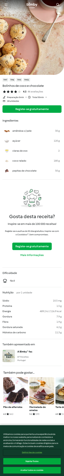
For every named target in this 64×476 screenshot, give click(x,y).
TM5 (19, 80)
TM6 (12, 80)
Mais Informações (32, 255)
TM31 (26, 80)
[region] (32, 450)
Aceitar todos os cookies (32, 470)
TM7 (5, 80)
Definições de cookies (32, 452)
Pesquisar (57, 8)
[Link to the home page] (32, 5)
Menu (6, 8)
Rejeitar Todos (32, 461)
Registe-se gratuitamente (32, 109)
